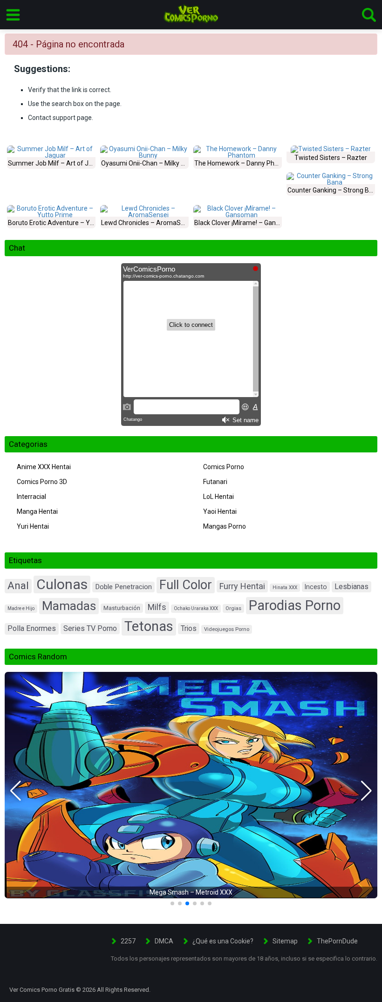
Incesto (316, 587)
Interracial (31, 496)
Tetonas (148, 626)
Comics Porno (223, 467)
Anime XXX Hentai (44, 467)
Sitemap (285, 941)
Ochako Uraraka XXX (196, 608)
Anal (18, 585)
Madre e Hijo (20, 608)
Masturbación (121, 608)
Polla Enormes (31, 628)
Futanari (215, 481)
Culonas (62, 584)
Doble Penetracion (123, 587)
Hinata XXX (285, 587)
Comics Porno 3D (42, 481)
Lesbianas (351, 586)
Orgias (233, 608)
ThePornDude (337, 941)
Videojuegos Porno (226, 629)
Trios (189, 628)
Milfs (157, 607)
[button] (15, 791)
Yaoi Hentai (220, 511)
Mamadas (69, 605)
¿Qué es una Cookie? (222, 941)
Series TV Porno (90, 628)
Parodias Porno (295, 605)
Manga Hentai (37, 511)
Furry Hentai (242, 586)
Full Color (185, 584)
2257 (128, 941)
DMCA (164, 941)
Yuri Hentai (33, 526)
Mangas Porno (224, 526)
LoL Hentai (218, 496)
